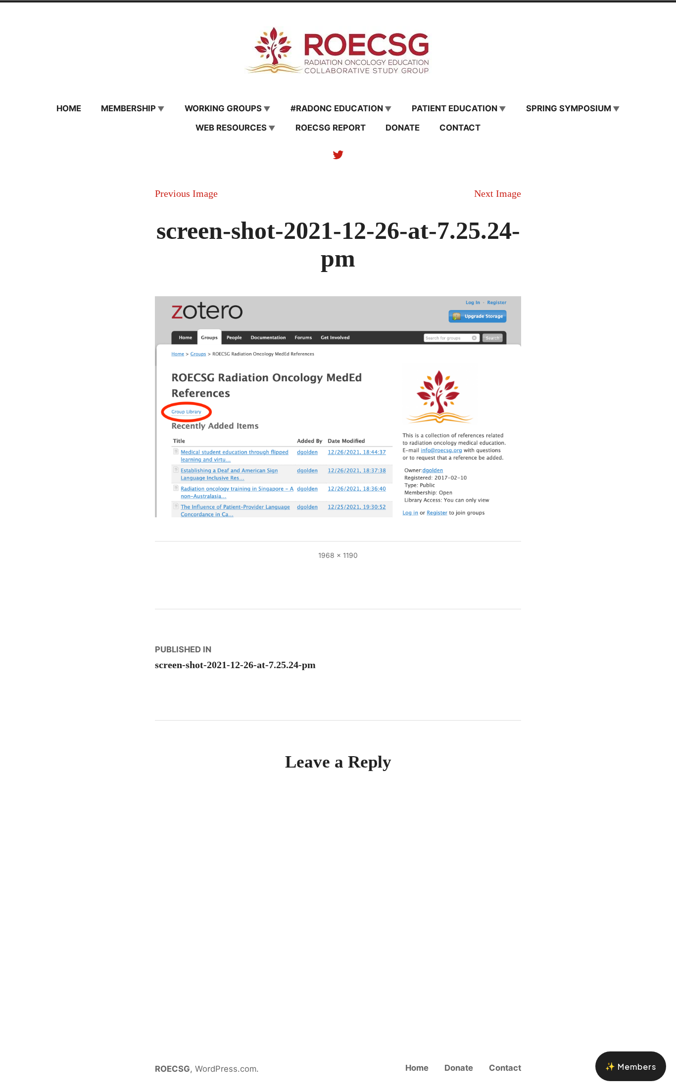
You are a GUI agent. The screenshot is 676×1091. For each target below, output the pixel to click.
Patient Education (454, 108)
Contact (460, 128)
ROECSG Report (330, 128)
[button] (630, 1066)
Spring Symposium (568, 108)
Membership (128, 108)
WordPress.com (225, 1069)
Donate (403, 128)
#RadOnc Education (336, 108)
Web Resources (231, 128)
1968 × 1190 (338, 555)
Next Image (497, 193)
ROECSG (172, 1069)
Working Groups (223, 108)
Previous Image (186, 193)
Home (68, 108)
